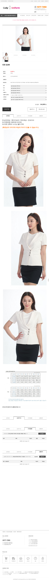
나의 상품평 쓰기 (42, 433)
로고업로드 (22, 15)
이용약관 (3, 531)
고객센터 (46, 15)
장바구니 (32, 109)
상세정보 (8, 115)
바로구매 (6, 109)
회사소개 (28, 15)
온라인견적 (33, 15)
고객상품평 (30, 115)
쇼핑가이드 (19, 115)
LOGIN (32, 1)
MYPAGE (46, 1)
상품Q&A (41, 115)
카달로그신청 (40, 15)
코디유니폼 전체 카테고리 (10, 15)
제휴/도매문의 (19, 531)
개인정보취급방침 (9, 531)
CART (39, 1)
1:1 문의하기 (36, 456)
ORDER (42, 1)
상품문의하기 (42, 456)
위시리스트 (42, 109)
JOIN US (35, 1)
